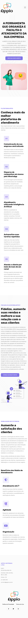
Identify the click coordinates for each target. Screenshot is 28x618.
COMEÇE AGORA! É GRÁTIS (10, 375)
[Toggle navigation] (25, 7)
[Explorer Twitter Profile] (13, 609)
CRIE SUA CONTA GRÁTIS (14, 58)
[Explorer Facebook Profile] (8, 609)
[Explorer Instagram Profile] (18, 609)
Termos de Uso (20, 604)
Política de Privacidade (8, 604)
